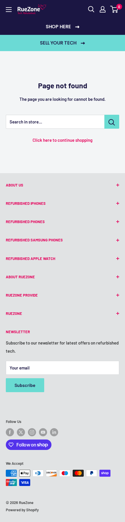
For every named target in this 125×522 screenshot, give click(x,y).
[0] (114, 9)
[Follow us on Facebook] (10, 432)
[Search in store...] (111, 122)
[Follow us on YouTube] (43, 432)
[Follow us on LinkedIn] (54, 432)
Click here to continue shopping (62, 140)
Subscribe (25, 385)
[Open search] (91, 9)
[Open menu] (9, 9)
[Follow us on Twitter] (21, 432)
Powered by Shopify (22, 509)
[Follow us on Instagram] (32, 432)
